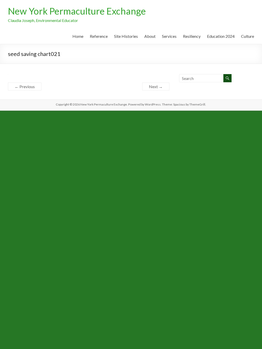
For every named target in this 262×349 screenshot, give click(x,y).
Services (169, 36)
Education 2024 (221, 36)
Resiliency (192, 36)
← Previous (25, 86)
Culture (247, 36)
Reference (99, 36)
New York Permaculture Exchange (77, 11)
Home (77, 36)
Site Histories (126, 36)
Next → (156, 86)
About (150, 36)
